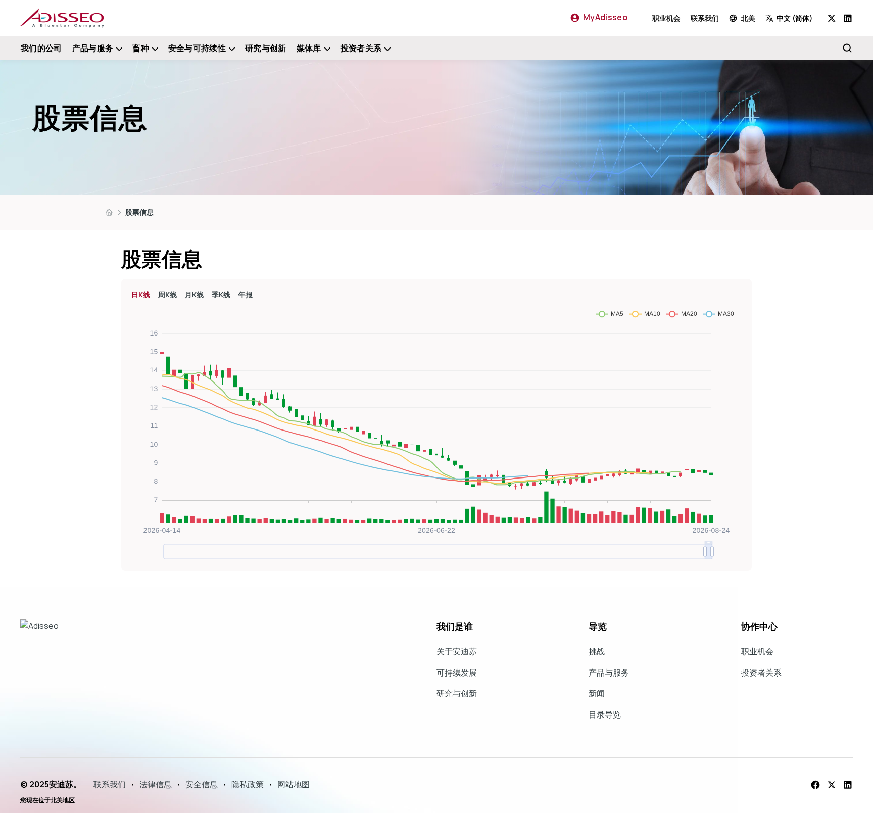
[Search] (847, 48)
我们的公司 (41, 48)
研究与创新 (265, 48)
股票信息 (139, 212)
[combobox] (796, 18)
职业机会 (666, 18)
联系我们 (705, 18)
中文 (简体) (795, 18)
